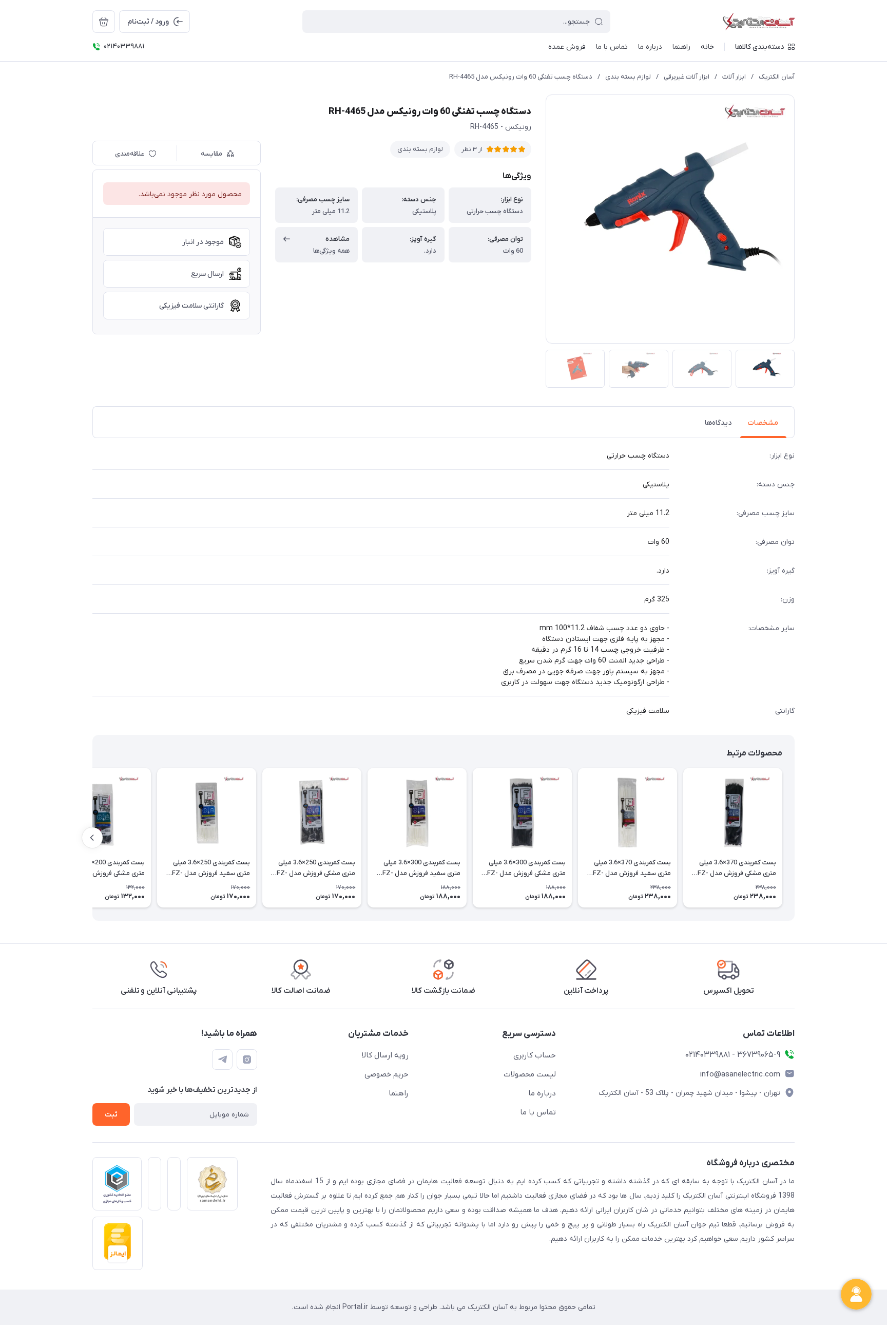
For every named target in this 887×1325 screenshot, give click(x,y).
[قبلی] (794, 837)
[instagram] (247, 1059)
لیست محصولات (530, 1074)
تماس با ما (538, 1112)
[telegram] (222, 1059)
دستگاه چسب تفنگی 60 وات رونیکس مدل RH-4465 (520, 76)
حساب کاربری (534, 1055)
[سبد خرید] (103, 21)
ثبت (111, 1115)
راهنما (399, 1093)
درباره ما (542, 1093)
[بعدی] (92, 837)
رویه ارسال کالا (385, 1055)
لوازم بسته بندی (628, 76)
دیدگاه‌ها (718, 423)
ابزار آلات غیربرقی (686, 76)
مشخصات (763, 423)
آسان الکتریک (777, 76)
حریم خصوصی (386, 1074)
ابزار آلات (734, 76)
